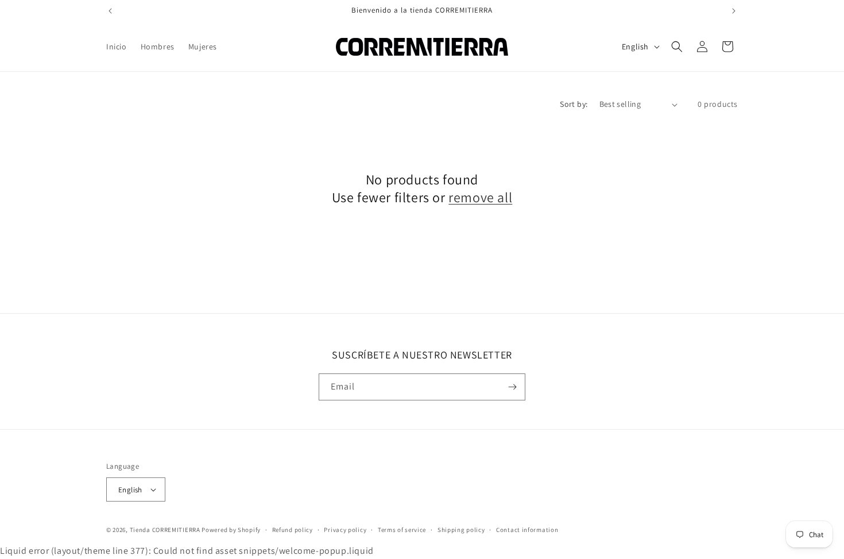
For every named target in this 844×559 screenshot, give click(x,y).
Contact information (527, 530)
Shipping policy (461, 530)
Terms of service (402, 530)
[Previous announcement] (110, 11)
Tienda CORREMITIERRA (165, 530)
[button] (677, 46)
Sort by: (573, 104)
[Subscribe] (512, 386)
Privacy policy (345, 530)
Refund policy (292, 530)
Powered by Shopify (231, 530)
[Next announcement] (733, 11)
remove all (480, 197)
